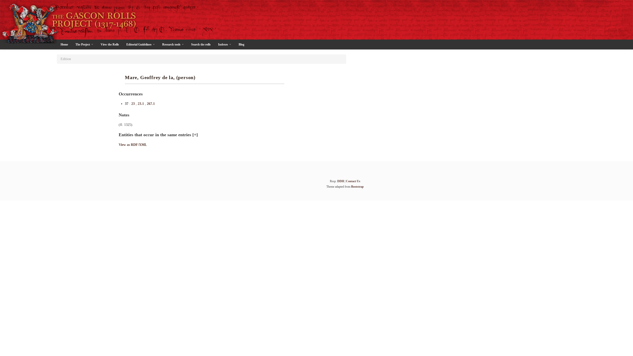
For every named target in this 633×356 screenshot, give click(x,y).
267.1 (151, 104)
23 (133, 104)
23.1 (141, 104)
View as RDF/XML (133, 145)
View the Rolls (110, 44)
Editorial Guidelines (139, 44)
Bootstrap (357, 186)
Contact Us (353, 181)
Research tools (171, 44)
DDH (340, 181)
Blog (241, 44)
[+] (195, 134)
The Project (83, 44)
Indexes (223, 44)
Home (64, 44)
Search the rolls (201, 44)
